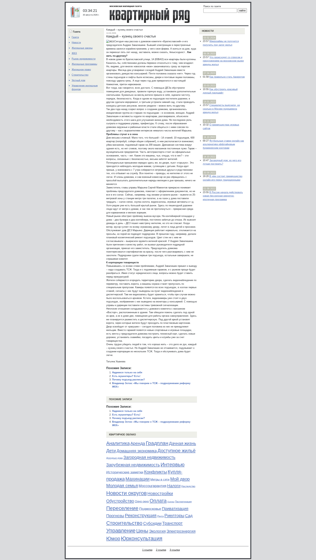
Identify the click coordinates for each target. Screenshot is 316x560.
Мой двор (180, 479)
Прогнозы (115, 516)
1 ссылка (147, 549)
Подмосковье (150, 509)
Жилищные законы (82, 48)
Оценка (170, 502)
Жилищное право (81, 69)
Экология (157, 531)
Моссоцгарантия (152, 486)
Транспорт (172, 523)
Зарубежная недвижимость (133, 464)
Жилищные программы (84, 64)
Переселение (122, 508)
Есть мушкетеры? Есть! (126, 376)
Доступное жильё (176, 450)
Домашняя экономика (136, 451)
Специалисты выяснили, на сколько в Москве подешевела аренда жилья (221, 109)
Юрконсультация (141, 538)
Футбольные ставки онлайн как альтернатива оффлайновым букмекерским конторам (223, 144)
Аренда (137, 443)
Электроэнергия (180, 531)
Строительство (124, 523)
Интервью (173, 464)
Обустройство (120, 501)
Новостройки (160, 493)
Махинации (137, 479)
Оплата (158, 501)
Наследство (188, 486)
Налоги (173, 485)
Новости (208, 31)
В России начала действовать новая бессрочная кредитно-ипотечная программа (223, 196)
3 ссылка (175, 549)
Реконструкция (141, 515)
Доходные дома (114, 458)
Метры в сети (160, 479)
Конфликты (155, 472)
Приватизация (175, 508)
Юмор (113, 538)
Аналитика (118, 443)
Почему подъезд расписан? (128, 379)
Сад (189, 515)
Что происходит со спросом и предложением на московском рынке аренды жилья (223, 61)
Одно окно (142, 501)
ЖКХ (74, 53)
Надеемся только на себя (127, 372)
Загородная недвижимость (149, 457)
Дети (111, 450)
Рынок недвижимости (83, 58)
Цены (142, 531)
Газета (75, 37)
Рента (160, 516)
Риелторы (174, 515)
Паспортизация (183, 501)
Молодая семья (122, 485)
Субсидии (152, 523)
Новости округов (126, 493)
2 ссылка (161, 549)
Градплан (157, 443)
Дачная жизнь (182, 443)
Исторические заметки (124, 472)
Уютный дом (78, 80)
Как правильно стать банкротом (227, 76)
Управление (121, 531)
